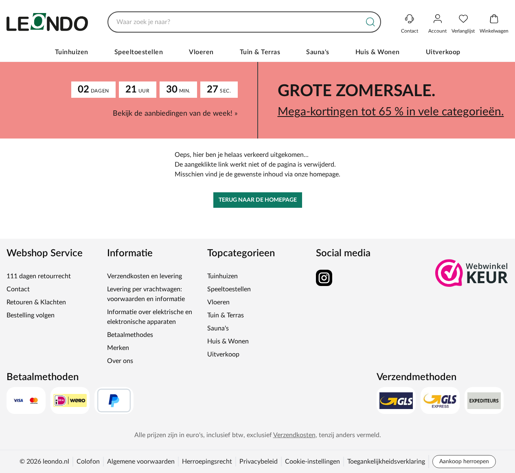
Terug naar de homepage (258, 200)
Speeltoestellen (138, 52)
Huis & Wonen (377, 52)
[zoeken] (370, 22)
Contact (18, 289)
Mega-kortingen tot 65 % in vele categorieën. (391, 111)
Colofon (88, 461)
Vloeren (201, 52)
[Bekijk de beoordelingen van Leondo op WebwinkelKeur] (471, 273)
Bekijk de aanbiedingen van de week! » (175, 113)
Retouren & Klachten (36, 302)
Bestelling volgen (31, 315)
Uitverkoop (443, 52)
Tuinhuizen (71, 52)
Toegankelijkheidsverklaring (386, 461)
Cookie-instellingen (312, 461)
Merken (118, 348)
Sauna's (317, 52)
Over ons (120, 361)
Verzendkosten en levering (144, 276)
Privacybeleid (258, 461)
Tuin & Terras (260, 52)
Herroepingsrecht (207, 461)
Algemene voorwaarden (141, 461)
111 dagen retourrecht (39, 276)
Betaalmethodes (130, 335)
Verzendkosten (294, 435)
